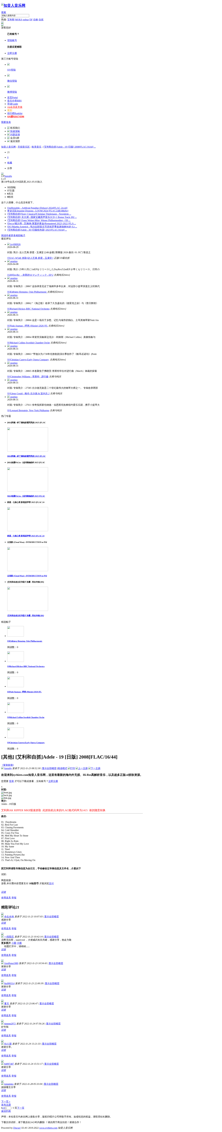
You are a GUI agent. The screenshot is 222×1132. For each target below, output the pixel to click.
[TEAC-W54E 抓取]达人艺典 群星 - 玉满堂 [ (30, 258)
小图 (13, 943)
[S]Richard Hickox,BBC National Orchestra (28, 309)
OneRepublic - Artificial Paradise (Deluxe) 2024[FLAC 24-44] (37, 208)
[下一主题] (94, 768)
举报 (13, 897)
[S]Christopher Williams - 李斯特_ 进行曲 (27, 376)
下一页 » (5, 1101)
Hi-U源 (8, 1043)
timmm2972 (10, 1023)
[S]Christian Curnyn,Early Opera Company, (28, 359)
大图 (19, 943)
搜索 (3, 12)
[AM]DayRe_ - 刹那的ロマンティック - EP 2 (30, 275)
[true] (2, 17)
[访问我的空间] (2, 174)
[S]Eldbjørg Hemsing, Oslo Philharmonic (27, 292)
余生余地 (9, 916)
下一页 (20, 1108)
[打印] (71, 768)
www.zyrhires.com (48, 1128)
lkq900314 (9, 983)
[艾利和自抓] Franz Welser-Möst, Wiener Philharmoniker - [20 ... (38, 220)
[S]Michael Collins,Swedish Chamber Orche (28, 342)
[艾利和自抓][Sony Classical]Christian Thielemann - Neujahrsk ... (39, 214)
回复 (3, 892)
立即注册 (12, 53)
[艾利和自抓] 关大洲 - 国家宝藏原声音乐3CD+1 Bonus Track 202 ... (42, 217)
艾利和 (10, 19)
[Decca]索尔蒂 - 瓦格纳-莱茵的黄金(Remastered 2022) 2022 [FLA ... (41, 223)
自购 (35, 19)
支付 (51, 883)
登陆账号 (12, 40)
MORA (18, 19)
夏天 (6, 1003)
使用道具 (6, 897)
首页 (12, 97)
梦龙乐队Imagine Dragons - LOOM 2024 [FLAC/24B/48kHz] (37, 210)
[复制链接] (8, 765)
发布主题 (6, 1104)
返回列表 (6, 1111)
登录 (11, 781)
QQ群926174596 (15, 116)
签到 (9, 110)
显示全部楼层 (49, 768)
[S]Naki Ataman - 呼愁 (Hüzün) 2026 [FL (27, 325)
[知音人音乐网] (13, 5)
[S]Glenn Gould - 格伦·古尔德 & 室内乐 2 (28, 393)
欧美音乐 (36, 147)
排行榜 (14, 113)
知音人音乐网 (8, 147)
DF (31, 19)
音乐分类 (14, 100)
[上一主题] (82, 768)
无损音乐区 (24, 147)
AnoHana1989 (11, 963)
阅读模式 (62, 768)
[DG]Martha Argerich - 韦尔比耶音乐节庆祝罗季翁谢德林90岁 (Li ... (42, 226)
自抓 (41, 19)
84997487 (9, 1064)
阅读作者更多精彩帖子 (13, 235)
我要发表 (6, 122)
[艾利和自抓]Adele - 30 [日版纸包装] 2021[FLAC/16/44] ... (37, 230)
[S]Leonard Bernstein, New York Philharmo (28, 410)
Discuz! (17, 1128)
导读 (12, 104)
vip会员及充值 (14, 107)
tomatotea (8, 1084)
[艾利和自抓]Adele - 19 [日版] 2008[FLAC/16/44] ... (69, 147)
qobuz (26, 19)
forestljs (8, 176)
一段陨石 (9, 936)
